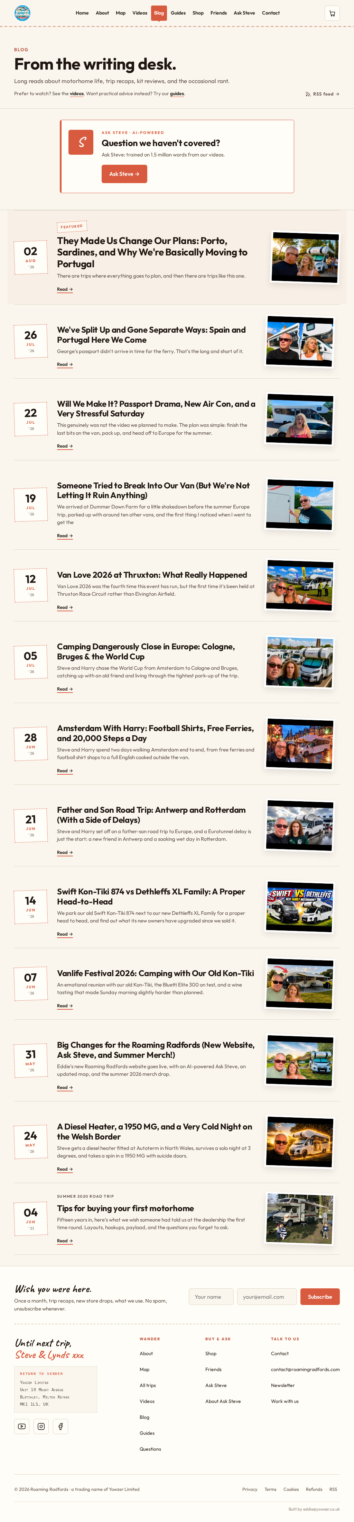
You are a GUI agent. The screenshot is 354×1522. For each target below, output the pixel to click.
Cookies (291, 1489)
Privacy (250, 1489)
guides (177, 93)
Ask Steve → (124, 173)
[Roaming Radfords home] (22, 13)
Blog (159, 13)
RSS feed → (326, 94)
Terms (270, 1489)
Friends (219, 13)
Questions (150, 1449)
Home (82, 13)
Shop (198, 13)
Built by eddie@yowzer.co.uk (314, 1509)
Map (120, 13)
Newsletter (283, 1385)
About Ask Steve (223, 1401)
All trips (148, 1385)
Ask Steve (244, 13)
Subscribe (320, 1296)
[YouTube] (21, 1426)
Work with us (285, 1401)
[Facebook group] (60, 1426)
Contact (271, 13)
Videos (139, 13)
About (102, 13)
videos (77, 93)
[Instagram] (41, 1426)
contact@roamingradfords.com (305, 1369)
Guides (178, 13)
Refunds (314, 1489)
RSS (333, 1489)
